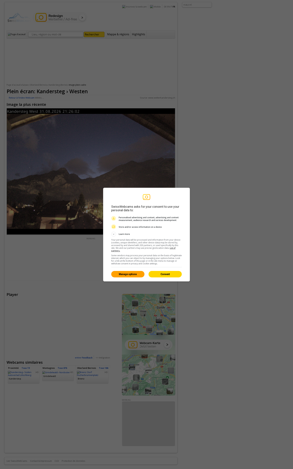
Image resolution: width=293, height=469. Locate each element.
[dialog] (146, 234)
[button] (146, 234)
